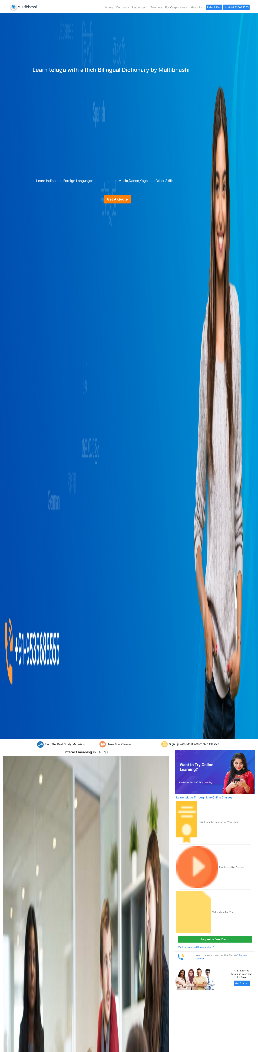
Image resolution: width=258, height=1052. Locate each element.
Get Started (242, 983)
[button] (122, 7)
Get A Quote (117, 199)
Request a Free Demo (215, 939)
